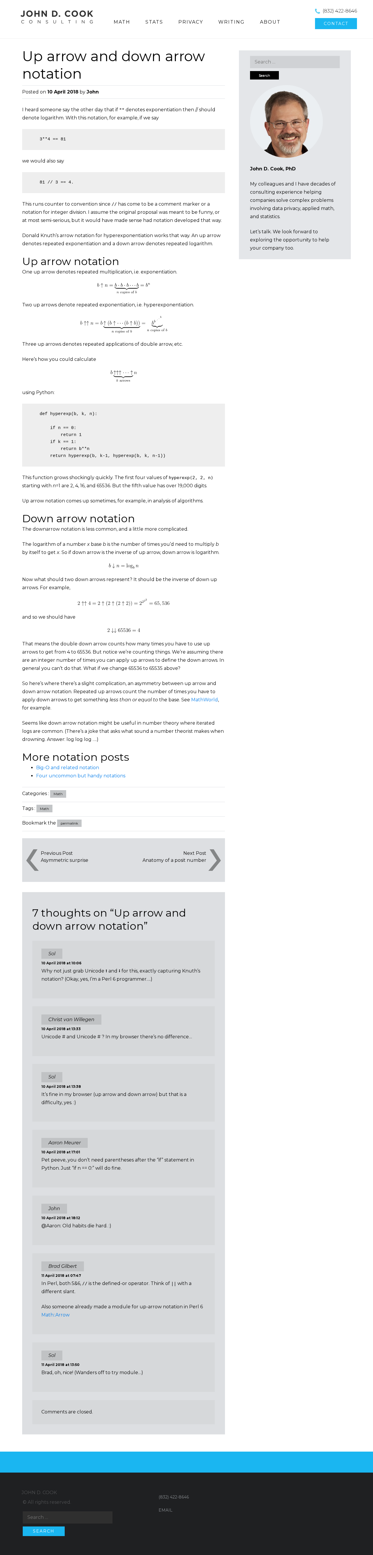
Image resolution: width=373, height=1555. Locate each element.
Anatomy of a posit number (174, 860)
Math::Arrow (55, 1315)
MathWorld (204, 700)
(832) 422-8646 (340, 11)
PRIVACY (190, 22)
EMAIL (166, 1510)
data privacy (286, 208)
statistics (269, 216)
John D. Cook (39, 1492)
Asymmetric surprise (64, 860)
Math (58, 794)
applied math (317, 208)
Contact (336, 23)
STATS (154, 22)
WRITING (231, 22)
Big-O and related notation (67, 767)
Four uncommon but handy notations (80, 776)
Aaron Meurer (64, 1142)
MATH (122, 22)
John (93, 92)
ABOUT (270, 22)
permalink (69, 823)
